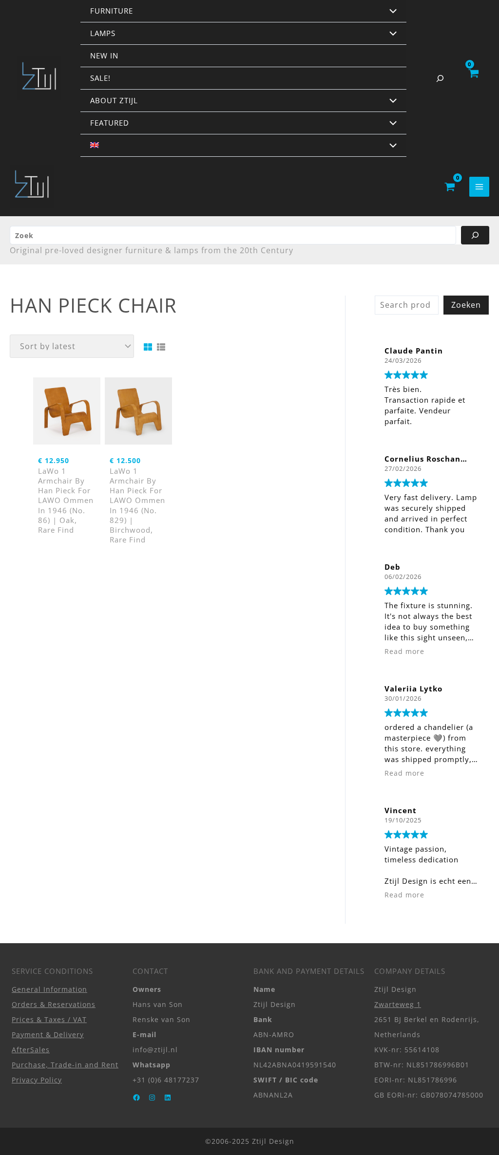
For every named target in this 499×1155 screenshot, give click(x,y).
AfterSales (31, 1049)
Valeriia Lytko (413, 688)
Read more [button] (404, 651)
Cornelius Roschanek (427, 459)
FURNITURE (111, 11)
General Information (49, 989)
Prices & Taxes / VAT (49, 1019)
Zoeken (466, 304)
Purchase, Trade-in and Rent (65, 1064)
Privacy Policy (37, 1079)
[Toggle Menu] (391, 11)
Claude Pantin (413, 350)
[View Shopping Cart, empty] (473, 78)
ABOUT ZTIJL (114, 100)
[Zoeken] (475, 235)
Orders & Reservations (54, 1004)
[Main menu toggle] (479, 187)
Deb (392, 567)
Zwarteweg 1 (397, 1004)
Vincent (400, 810)
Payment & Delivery (48, 1034)
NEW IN (104, 55)
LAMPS (102, 33)
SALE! (100, 78)
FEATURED (109, 123)
